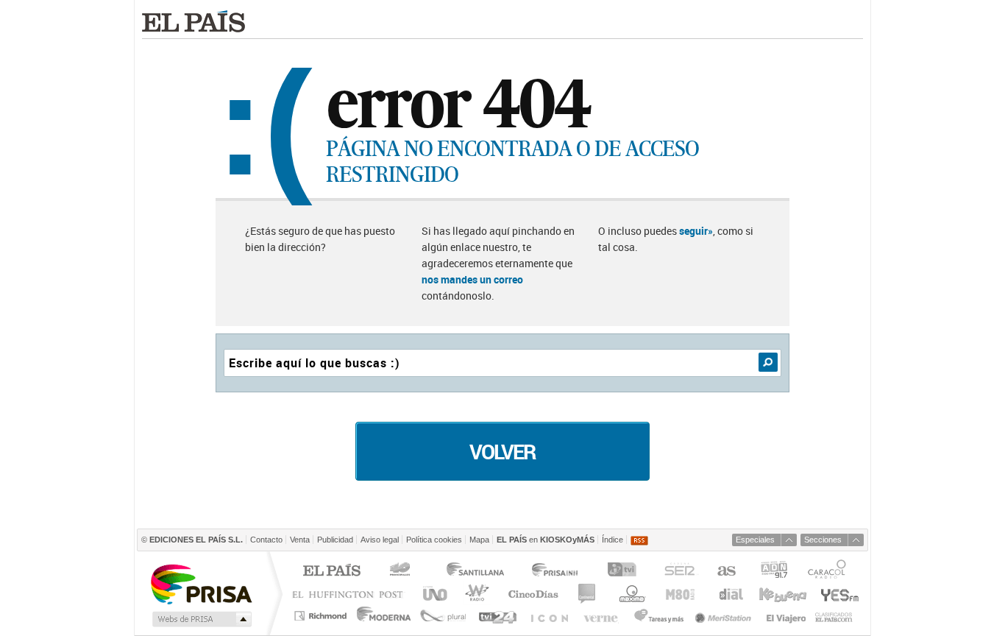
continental (587, 593)
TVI (625, 571)
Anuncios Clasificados (834, 616)
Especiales (755, 539)
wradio (475, 593)
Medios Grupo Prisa (200, 619)
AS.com (726, 571)
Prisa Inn (556, 571)
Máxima (630, 593)
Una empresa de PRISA (201, 583)
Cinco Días (533, 593)
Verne (602, 616)
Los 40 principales (402, 571)
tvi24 (497, 616)
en (545, 539)
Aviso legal (380, 539)
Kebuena (782, 593)
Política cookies (434, 539)
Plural (443, 616)
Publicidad (335, 539)
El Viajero (786, 616)
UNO (432, 593)
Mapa (479, 539)
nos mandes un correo (472, 279)
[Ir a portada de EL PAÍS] (193, 21)
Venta (300, 539)
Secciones (823, 539)
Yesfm (837, 593)
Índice (612, 539)
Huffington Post (351, 593)
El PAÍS (331, 571)
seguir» (696, 231)
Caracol (828, 571)
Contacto (266, 539)
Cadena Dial (730, 593)
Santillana (474, 571)
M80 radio (680, 593)
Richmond (322, 616)
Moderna (384, 616)
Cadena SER (679, 571)
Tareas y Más (658, 616)
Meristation (725, 616)
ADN (774, 571)
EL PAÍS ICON (548, 616)
